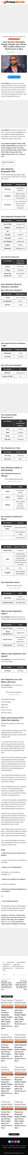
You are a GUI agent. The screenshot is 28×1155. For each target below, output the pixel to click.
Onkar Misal (11, 52)
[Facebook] (13, 974)
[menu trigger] (3, 2)
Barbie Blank (17, 964)
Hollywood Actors (14, 39)
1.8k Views (19, 52)
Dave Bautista (6, 966)
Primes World (8, 921)
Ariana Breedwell (21, 962)
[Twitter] (17, 974)
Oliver (4, 970)
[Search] (25, 2)
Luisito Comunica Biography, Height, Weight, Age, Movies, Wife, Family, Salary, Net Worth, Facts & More (7, 1019)
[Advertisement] (14, 18)
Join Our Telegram (15, 77)
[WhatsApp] (21, 974)
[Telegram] (25, 974)
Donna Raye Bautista (8, 968)
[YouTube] (15, 1141)
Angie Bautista (10, 962)
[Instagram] (12, 1141)
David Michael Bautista (18, 966)
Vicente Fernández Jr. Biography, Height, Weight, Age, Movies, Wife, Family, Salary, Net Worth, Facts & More (7, 1086)
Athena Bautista (7, 964)
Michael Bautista (20, 968)
